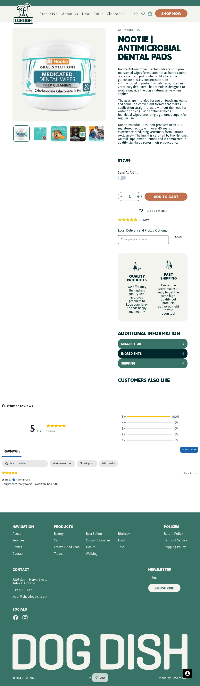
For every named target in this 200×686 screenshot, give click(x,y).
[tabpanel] (100, 485)
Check (178, 236)
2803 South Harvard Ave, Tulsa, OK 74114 (29, 581)
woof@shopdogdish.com (29, 596)
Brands (17, 547)
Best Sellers (94, 533)
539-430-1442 (22, 590)
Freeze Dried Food (67, 547)
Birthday (124, 533)
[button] (150, 416)
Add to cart (166, 197)
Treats (58, 553)
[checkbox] (108, 463)
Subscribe (164, 588)
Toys (121, 547)
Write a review (189, 449)
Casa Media (179, 678)
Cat (56, 540)
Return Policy (173, 533)
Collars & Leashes (98, 540)
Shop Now (171, 13)
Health (91, 547)
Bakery (59, 533)
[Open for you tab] (187, 673)
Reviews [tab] (12, 451)
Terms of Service (176, 540)
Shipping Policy (175, 547)
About (16, 533)
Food (121, 540)
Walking (91, 553)
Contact (17, 553)
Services (18, 540)
